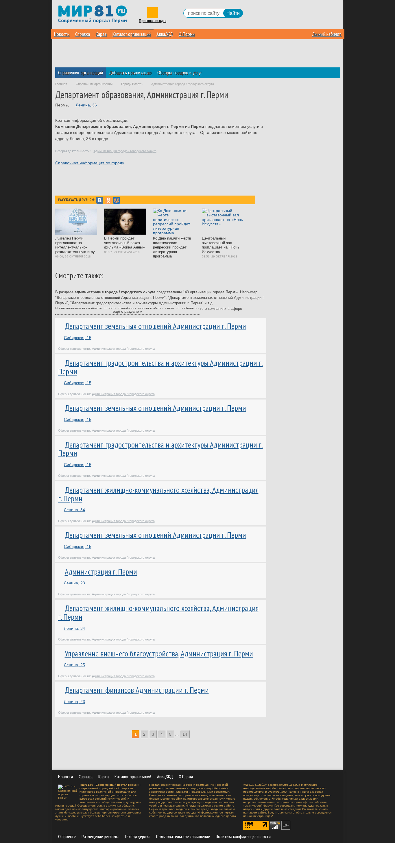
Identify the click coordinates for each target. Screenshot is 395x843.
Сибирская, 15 (77, 337)
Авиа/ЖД (164, 34)
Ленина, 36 (86, 105)
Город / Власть (132, 84)
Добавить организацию (130, 72)
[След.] (193, 734)
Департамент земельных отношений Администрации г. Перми (155, 326)
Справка (82, 34)
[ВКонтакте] (99, 200)
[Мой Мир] (116, 200)
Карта (101, 34)
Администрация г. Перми (101, 572)
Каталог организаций (131, 34)
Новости (61, 34)
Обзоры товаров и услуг (179, 72)
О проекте (67, 836)
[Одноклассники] (108, 200)
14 (184, 734)
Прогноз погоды (152, 21)
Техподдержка (137, 836)
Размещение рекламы (100, 836)
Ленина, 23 (74, 583)
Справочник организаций (80, 72)
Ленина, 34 (74, 509)
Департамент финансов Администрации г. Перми (137, 690)
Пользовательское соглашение (183, 836)
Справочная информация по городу (89, 163)
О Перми (187, 34)
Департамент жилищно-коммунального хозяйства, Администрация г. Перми (158, 494)
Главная (61, 84)
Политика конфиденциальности (243, 836)
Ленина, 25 (74, 664)
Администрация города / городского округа (125, 151)
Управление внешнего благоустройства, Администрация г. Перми (159, 653)
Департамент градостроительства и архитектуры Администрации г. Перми (160, 367)
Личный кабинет (327, 34)
